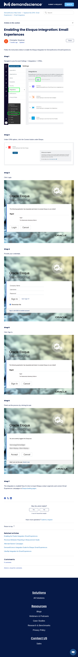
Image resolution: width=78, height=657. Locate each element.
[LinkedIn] (11, 498)
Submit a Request (55, 4)
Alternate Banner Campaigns (13, 544)
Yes (34, 509)
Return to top (8, 526)
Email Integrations (19, 15)
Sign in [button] (69, 4)
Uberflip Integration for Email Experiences (17, 551)
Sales (39, 643)
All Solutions (39, 598)
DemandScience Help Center (12, 13)
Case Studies (39, 621)
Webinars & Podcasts (39, 616)
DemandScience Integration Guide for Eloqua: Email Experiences (25, 547)
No (44, 509)
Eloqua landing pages (29, 488)
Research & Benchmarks (39, 625)
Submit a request (46, 520)
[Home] (23, 4)
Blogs (39, 611)
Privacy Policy (39, 630)
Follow (70, 40)
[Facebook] (5, 498)
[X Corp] (8, 498)
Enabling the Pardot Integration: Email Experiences (21, 536)
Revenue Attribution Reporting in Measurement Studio (22, 540)
